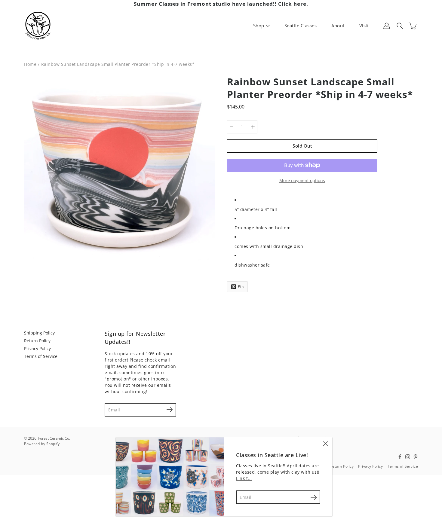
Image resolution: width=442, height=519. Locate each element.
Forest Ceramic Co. (54, 438)
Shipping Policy (39, 333)
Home (30, 64)
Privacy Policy (37, 348)
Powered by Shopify (42, 443)
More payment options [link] (302, 180)
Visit (364, 26)
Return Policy (37, 340)
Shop (258, 26)
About (338, 26)
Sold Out (302, 146)
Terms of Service (40, 356)
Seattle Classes (300, 26)
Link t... (244, 478)
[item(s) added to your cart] (413, 26)
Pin (241, 286)
